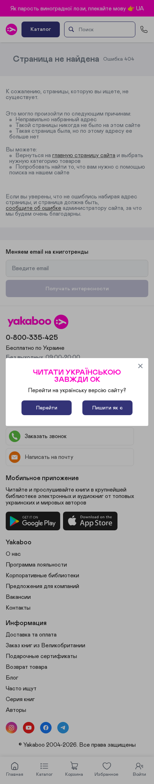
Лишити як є (107, 407)
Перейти (46, 407)
